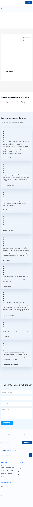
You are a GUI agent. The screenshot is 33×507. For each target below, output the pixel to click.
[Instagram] (7, 2)
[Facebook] (10, 2)
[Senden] (30, 455)
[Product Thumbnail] (26, 39)
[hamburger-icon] (19, 8)
